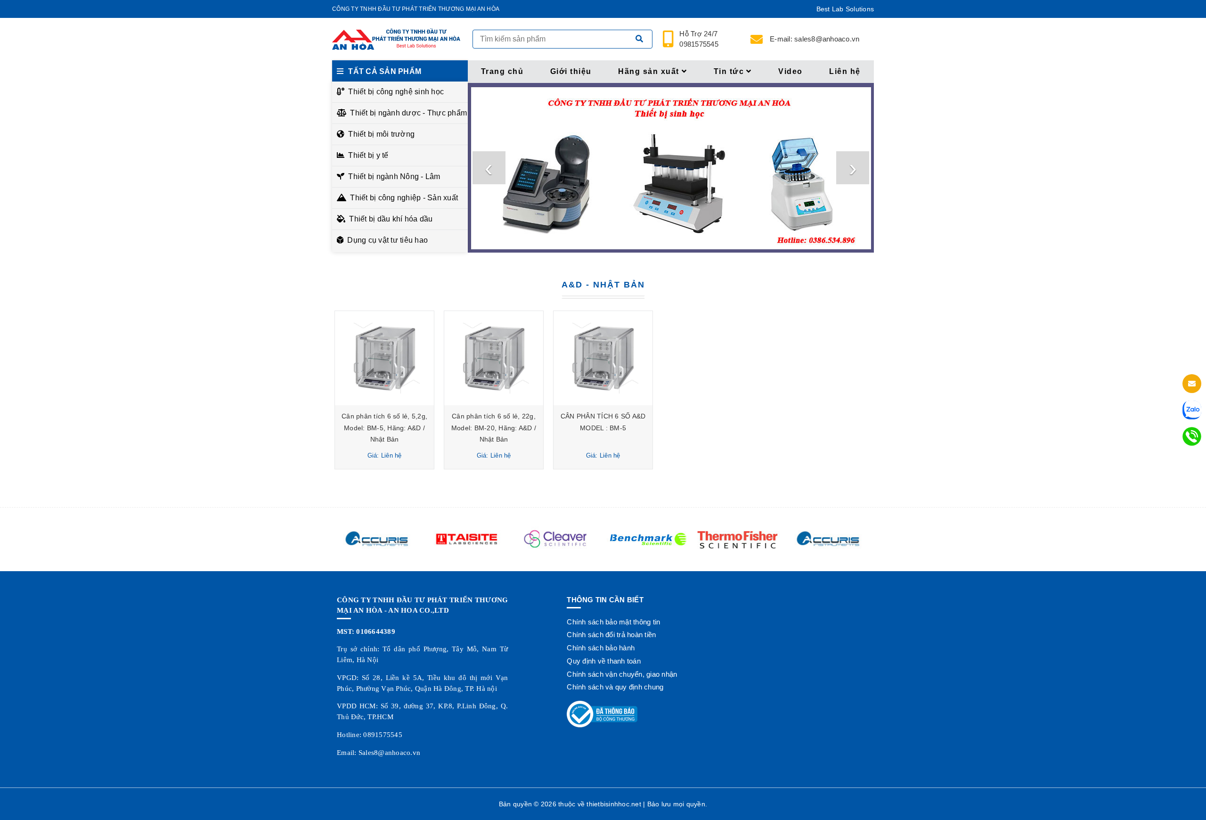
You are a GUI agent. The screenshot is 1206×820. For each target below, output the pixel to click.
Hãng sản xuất (648, 71)
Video (790, 71)
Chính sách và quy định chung (615, 687)
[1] (639, 39)
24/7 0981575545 (699, 39)
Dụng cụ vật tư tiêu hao (387, 240)
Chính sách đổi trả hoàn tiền (611, 635)
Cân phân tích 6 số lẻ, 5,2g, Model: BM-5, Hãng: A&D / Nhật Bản (384, 427)
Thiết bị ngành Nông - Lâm (394, 176)
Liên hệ (845, 71)
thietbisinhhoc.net (614, 804)
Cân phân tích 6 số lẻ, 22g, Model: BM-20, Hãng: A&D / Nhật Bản (493, 427)
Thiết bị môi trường (381, 134)
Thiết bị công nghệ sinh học (396, 92)
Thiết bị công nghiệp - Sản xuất (404, 198)
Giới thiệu (571, 71)
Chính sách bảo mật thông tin (613, 622)
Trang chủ (502, 71)
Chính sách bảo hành (601, 648)
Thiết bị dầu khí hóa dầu (390, 219)
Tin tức (729, 71)
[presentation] (489, 167)
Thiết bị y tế (368, 155)
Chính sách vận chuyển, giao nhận (622, 674)
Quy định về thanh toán (604, 661)
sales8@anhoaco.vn (814, 39)
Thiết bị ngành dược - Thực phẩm (406, 113)
